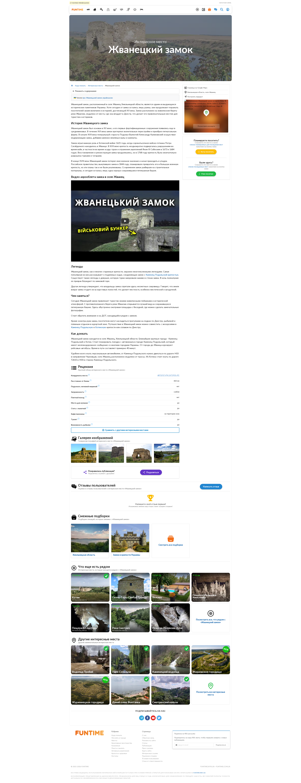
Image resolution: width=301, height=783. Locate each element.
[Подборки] (209, 9)
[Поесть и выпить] (122, 9)
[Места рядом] (197, 9)
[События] (203, 9)
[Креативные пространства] (108, 9)
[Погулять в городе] (95, 9)
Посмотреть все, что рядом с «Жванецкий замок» (210, 621)
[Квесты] (102, 9)
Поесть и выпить (117, 748)
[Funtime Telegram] (142, 718)
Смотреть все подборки (170, 545)
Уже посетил (207, 174)
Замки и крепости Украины (126, 555)
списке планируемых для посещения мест (206, 145)
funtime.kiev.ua (199, 773)
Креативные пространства (121, 743)
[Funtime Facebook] (148, 718)
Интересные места (95, 86)
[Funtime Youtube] (154, 718)
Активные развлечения (120, 751)
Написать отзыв (211, 486)
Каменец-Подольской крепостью (162, 274)
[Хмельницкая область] (90, 538)
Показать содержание (85, 91)
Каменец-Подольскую (82, 327)
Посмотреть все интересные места (210, 693)
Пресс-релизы (147, 748)
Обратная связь (225, 3)
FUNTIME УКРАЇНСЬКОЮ (80, 3)
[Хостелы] (142, 9)
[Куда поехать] (88, 9)
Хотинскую (100, 327)
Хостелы (114, 756)
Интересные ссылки (150, 753)
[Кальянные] (115, 9)
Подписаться (221, 745)
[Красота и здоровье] (135, 9)
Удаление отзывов (149, 756)
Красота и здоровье (119, 753)
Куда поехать (80, 86)
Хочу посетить (207, 152)
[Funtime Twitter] (159, 718)
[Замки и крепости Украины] (130, 538)
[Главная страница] (72, 86)
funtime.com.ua (223, 766)
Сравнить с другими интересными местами (126, 430)
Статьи (144, 743)
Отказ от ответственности (152, 761)
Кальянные (115, 746)
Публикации (147, 746)
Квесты (114, 740)
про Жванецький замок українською (98, 98)
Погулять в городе (118, 738)
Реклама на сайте (149, 740)
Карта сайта (146, 751)
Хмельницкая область (84, 555)
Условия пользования (150, 759)
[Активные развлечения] (128, 9)
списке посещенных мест (198, 167)
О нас (144, 735)
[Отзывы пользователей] (215, 9)
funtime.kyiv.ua (207, 766)
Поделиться (152, 472)
